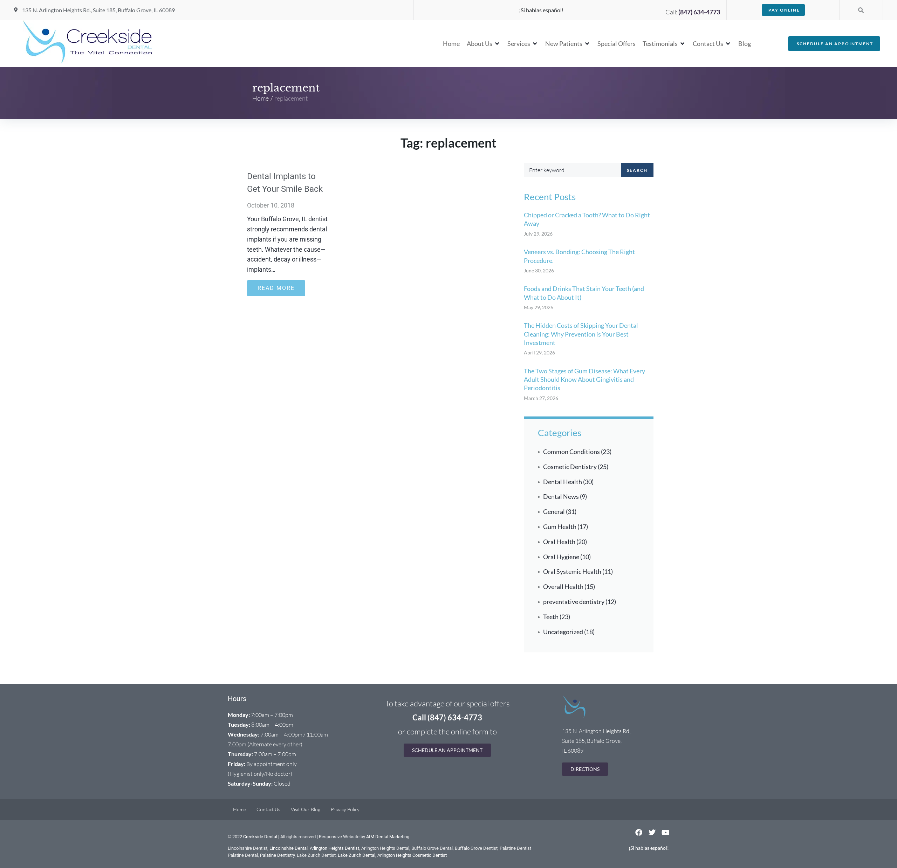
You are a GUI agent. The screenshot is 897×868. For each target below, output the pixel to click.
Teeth (551, 617)
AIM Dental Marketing (387, 836)
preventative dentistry (573, 601)
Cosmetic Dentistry (570, 466)
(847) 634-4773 (699, 12)
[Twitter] (652, 832)
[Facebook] (638, 832)
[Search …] (861, 10)
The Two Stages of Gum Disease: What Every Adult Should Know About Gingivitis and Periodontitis (584, 379)
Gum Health (559, 526)
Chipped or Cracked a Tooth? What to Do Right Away (587, 219)
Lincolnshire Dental (288, 848)
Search (637, 170)
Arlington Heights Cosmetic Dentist (412, 855)
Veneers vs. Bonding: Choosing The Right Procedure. (579, 256)
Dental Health (562, 482)
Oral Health (559, 541)
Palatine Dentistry (277, 855)
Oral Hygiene (561, 557)
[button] (483, 43)
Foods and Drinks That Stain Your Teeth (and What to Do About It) (584, 293)
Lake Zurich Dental (356, 855)
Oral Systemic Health (572, 571)
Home (260, 98)
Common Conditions (571, 451)
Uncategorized (563, 632)
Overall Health (563, 586)
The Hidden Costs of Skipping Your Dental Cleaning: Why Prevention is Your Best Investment (581, 333)
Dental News (561, 496)
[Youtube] (665, 832)
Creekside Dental (260, 836)
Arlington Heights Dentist (334, 848)
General (554, 511)
